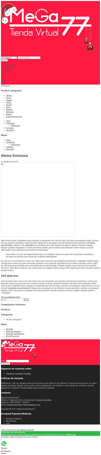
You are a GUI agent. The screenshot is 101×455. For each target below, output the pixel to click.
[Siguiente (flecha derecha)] (4, 453)
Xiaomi (9, 114)
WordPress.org (12, 336)
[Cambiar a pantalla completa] (7, 451)
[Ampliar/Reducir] (9, 451)
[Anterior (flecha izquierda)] (2, 453)
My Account (11, 65)
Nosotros (10, 130)
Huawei (9, 100)
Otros (8, 107)
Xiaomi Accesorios (14, 116)
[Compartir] (4, 451)
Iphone (9, 105)
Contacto (10, 128)
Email (3, 361)
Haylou (9, 95)
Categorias (15, 125)
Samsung (10, 112)
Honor (8, 98)
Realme (9, 109)
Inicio (8, 121)
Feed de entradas (13, 331)
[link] (30, 400)
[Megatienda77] (49, 55)
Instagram (19, 373)
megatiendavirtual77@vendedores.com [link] (23, 405)
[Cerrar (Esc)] (2, 451)
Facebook (10, 373)
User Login (5, 71)
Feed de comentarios (15, 334)
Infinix (8, 102)
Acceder (9, 329)
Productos (10, 123)
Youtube (27, 373)
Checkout (10, 67)
